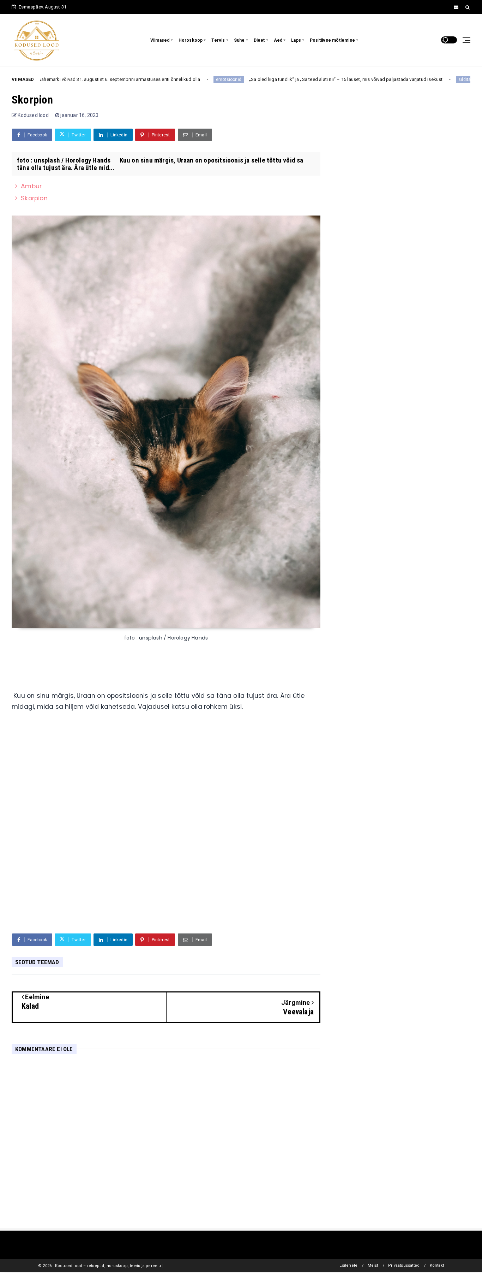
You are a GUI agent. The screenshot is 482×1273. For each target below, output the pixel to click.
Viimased (160, 40)
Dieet (259, 40)
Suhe (239, 40)
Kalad (452, 79)
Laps (296, 40)
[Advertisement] (166, 829)
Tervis (218, 40)
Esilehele (348, 1265)
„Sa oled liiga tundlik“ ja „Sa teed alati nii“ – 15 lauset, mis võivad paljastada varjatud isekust (313, 79)
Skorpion (34, 198)
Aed (278, 40)
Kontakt (437, 1265)
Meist (373, 1265)
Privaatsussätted (404, 1265)
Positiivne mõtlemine (332, 40)
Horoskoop (191, 40)
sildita (432, 79)
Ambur (31, 186)
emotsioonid (196, 79)
